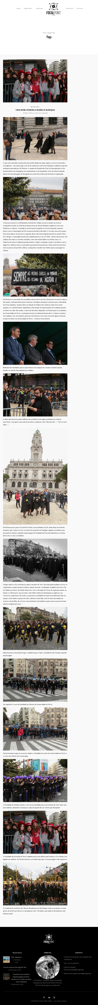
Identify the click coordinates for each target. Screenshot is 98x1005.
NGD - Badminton (16, 957)
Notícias (80, 8)
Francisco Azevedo (41, 113)
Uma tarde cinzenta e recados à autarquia (35, 110)
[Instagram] (54, 997)
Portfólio (69, 8)
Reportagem (35, 107)
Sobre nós (28, 8)
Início (19, 8)
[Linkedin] (49, 997)
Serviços (39, 8)
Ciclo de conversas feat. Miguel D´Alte (14, 967)
